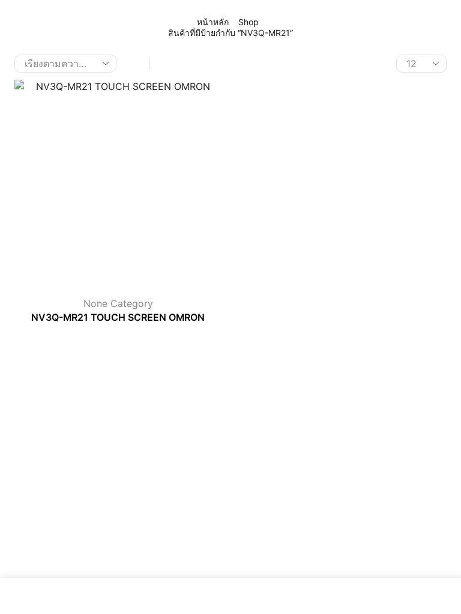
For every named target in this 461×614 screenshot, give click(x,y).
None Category (118, 303)
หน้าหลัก (213, 22)
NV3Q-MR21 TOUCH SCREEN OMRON (118, 317)
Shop (248, 22)
